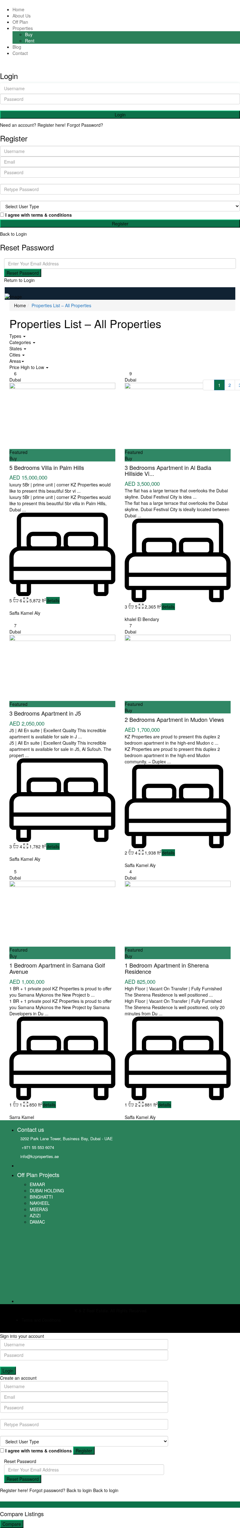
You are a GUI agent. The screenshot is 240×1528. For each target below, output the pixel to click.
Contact (20, 53)
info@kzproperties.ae (39, 1156)
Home (18, 9)
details (53, 600)
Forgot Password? (85, 125)
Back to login (79, 1490)
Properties (22, 28)
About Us (21, 15)
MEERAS (39, 1209)
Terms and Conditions (41, 1320)
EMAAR (37, 1184)
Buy (28, 34)
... (79, 491)
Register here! (14, 1490)
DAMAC (37, 1222)
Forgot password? (47, 1490)
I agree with (38, 215)
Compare (11, 1524)
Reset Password (23, 273)
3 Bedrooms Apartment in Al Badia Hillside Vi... (168, 470)
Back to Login (13, 234)
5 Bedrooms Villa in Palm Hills (46, 467)
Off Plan (20, 22)
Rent (29, 40)
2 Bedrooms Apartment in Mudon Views (174, 719)
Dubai (15, 380)
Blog (16, 47)
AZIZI (35, 1215)
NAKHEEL (40, 1203)
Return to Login (19, 280)
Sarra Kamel (21, 1117)
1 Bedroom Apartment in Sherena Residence (167, 968)
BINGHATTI (41, 1197)
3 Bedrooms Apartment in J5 (45, 713)
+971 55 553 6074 (37, 1147)
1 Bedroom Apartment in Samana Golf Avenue (57, 968)
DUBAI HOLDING (47, 1190)
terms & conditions (51, 215)
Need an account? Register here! (33, 125)
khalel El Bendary (142, 619)
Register (120, 223)
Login (120, 114)
